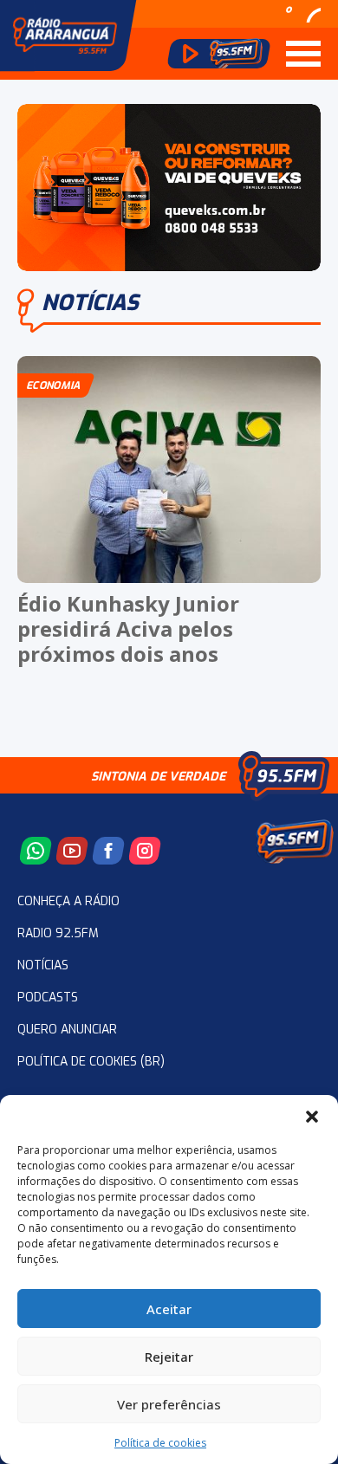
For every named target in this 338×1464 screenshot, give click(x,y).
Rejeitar (169, 1356)
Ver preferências (169, 1404)
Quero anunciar (67, 1029)
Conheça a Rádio (68, 901)
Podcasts (47, 997)
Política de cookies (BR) (91, 1061)
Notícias (42, 965)
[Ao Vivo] (218, 53)
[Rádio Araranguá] (65, 35)
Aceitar (169, 1309)
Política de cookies (160, 1442)
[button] (312, 1116)
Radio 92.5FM (58, 933)
